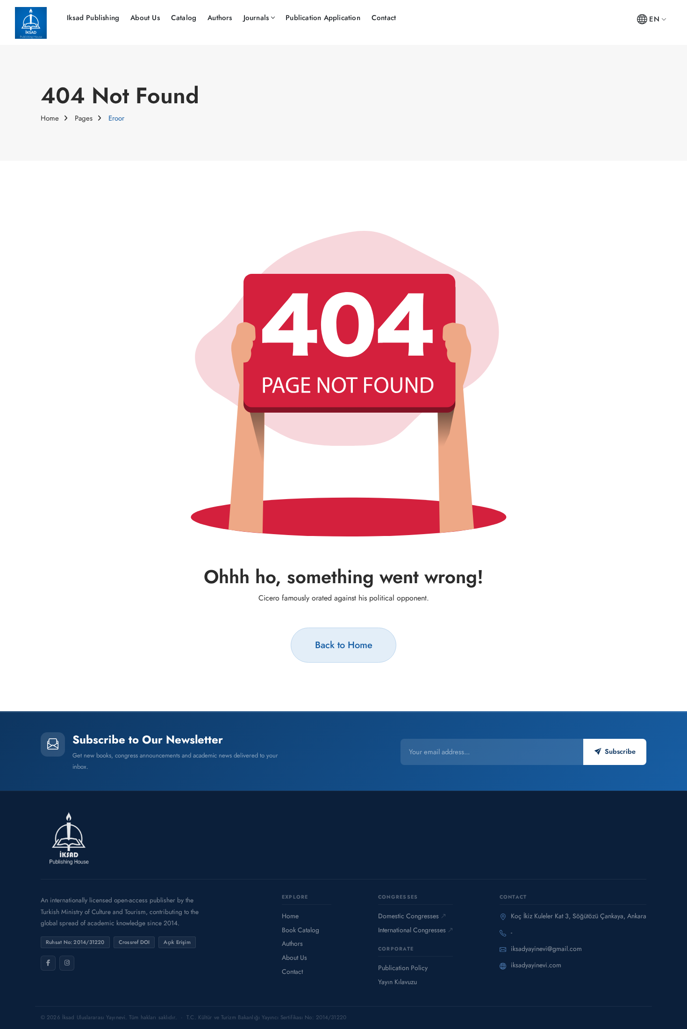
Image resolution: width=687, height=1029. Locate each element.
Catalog (183, 18)
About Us (145, 18)
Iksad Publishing (93, 18)
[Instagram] (66, 963)
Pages (84, 118)
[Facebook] (48, 963)
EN (654, 19)
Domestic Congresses (408, 916)
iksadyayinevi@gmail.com (546, 948)
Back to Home (343, 645)
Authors (220, 18)
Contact (384, 18)
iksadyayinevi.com (536, 965)
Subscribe (620, 751)
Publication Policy (403, 967)
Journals (256, 18)
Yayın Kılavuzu (397, 981)
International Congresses (412, 930)
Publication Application (323, 18)
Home (50, 118)
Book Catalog (300, 930)
